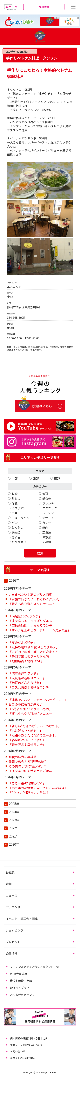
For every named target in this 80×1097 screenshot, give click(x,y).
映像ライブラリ (19, 988)
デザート (48, 518)
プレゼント (13, 942)
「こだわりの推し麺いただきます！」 (35, 651)
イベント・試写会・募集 (22, 919)
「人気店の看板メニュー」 (27, 678)
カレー (46, 523)
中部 (14, 478)
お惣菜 (46, 537)
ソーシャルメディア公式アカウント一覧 (34, 967)
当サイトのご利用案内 (22, 1058)
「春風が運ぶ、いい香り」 (27, 740)
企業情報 (11, 953)
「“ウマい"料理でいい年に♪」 (30, 792)
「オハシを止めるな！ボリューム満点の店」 (40, 630)
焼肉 (45, 527)
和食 (14, 494)
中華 (14, 513)
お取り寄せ (19, 542)
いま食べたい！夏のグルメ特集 (30, 594)
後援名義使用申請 (21, 981)
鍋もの (46, 498)
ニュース (11, 895)
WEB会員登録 (18, 974)
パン (15, 523)
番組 (9, 884)
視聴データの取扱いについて (26, 1045)
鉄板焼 (16, 532)
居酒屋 (16, 537)
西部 (36, 478)
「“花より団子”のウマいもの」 (30, 709)
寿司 (45, 494)
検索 (40, 553)
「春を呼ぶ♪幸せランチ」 (27, 744)
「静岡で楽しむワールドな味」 (30, 656)
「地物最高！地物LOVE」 (26, 661)
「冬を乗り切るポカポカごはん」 (32, 770)
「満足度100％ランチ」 (25, 616)
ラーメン (48, 513)
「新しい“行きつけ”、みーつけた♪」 (35, 726)
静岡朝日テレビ (10, 7)
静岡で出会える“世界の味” (27, 761)
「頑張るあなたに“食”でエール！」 (33, 735)
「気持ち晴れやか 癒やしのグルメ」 (34, 647)
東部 (57, 478)
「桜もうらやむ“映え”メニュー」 (32, 713)
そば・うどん (20, 518)
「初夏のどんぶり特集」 (26, 682)
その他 (46, 542)
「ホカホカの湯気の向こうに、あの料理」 (38, 787)
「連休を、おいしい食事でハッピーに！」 (38, 699)
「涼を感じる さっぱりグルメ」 (32, 620)
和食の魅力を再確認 (23, 757)
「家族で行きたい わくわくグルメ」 (35, 599)
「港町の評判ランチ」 (24, 673)
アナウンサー (14, 907)
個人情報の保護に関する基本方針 (29, 1038)
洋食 (14, 503)
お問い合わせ (17, 1051)
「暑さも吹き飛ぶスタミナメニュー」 (35, 603)
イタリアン (19, 508)
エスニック (49, 508)
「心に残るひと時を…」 (26, 730)
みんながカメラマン (22, 995)
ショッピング (14, 930)
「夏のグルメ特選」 (23, 642)
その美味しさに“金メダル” (27, 766)
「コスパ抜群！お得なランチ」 (30, 687)
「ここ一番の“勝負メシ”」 (27, 783)
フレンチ (48, 503)
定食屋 (46, 532)
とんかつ (17, 527)
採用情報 (44, 7)
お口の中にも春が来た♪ (26, 704)
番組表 (10, 872)
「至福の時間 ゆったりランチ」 (32, 625)
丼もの (16, 498)
